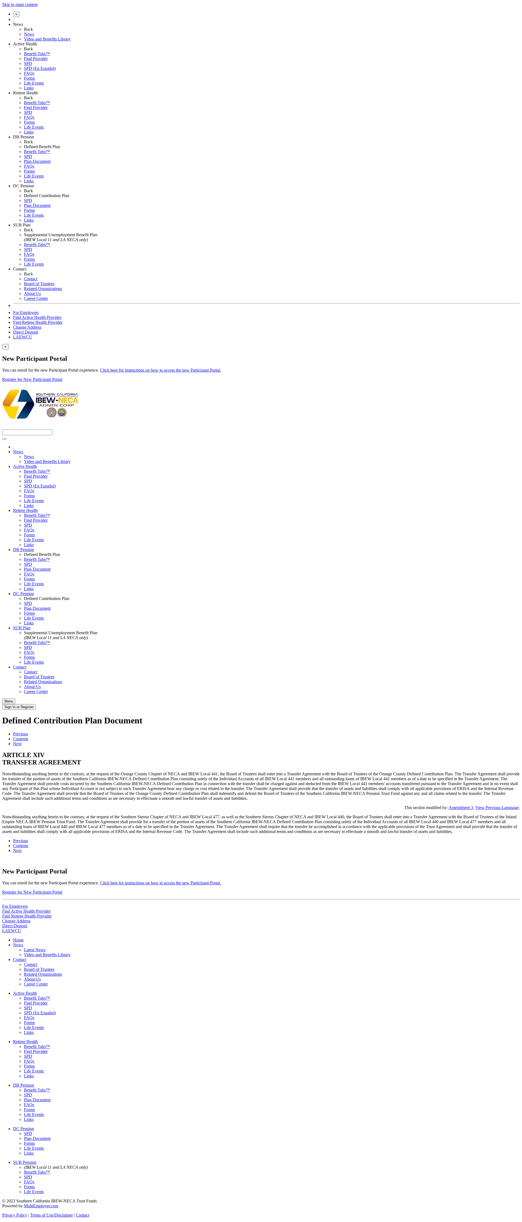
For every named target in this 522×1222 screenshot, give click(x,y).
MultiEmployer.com (41, 1206)
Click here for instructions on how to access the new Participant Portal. (160, 370)
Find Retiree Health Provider (38, 322)
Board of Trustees (39, 283)
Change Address (27, 327)
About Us (32, 293)
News (18, 24)
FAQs (29, 73)
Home (18, 940)
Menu (8, 701)
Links (29, 88)
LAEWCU (22, 337)
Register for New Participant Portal (32, 379)
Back (28, 29)
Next (17, 743)
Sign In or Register (19, 707)
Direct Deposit (25, 332)
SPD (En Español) (40, 68)
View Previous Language (497, 807)
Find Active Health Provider (37, 317)
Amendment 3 (461, 807)
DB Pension (23, 137)
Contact (19, 269)
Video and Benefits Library (47, 39)
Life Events (34, 83)
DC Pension (23, 186)
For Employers (26, 312)
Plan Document (37, 161)
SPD (28, 63)
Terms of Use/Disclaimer (51, 1215)
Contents (20, 738)
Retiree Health (25, 93)
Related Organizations (43, 288)
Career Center (36, 298)
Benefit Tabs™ (37, 53)
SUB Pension (24, 1162)
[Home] (13, 19)
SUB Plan (21, 225)
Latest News (34, 949)
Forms (29, 78)
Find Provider (36, 58)
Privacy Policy (14, 1215)
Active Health (25, 44)
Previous (20, 734)
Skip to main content (20, 4)
